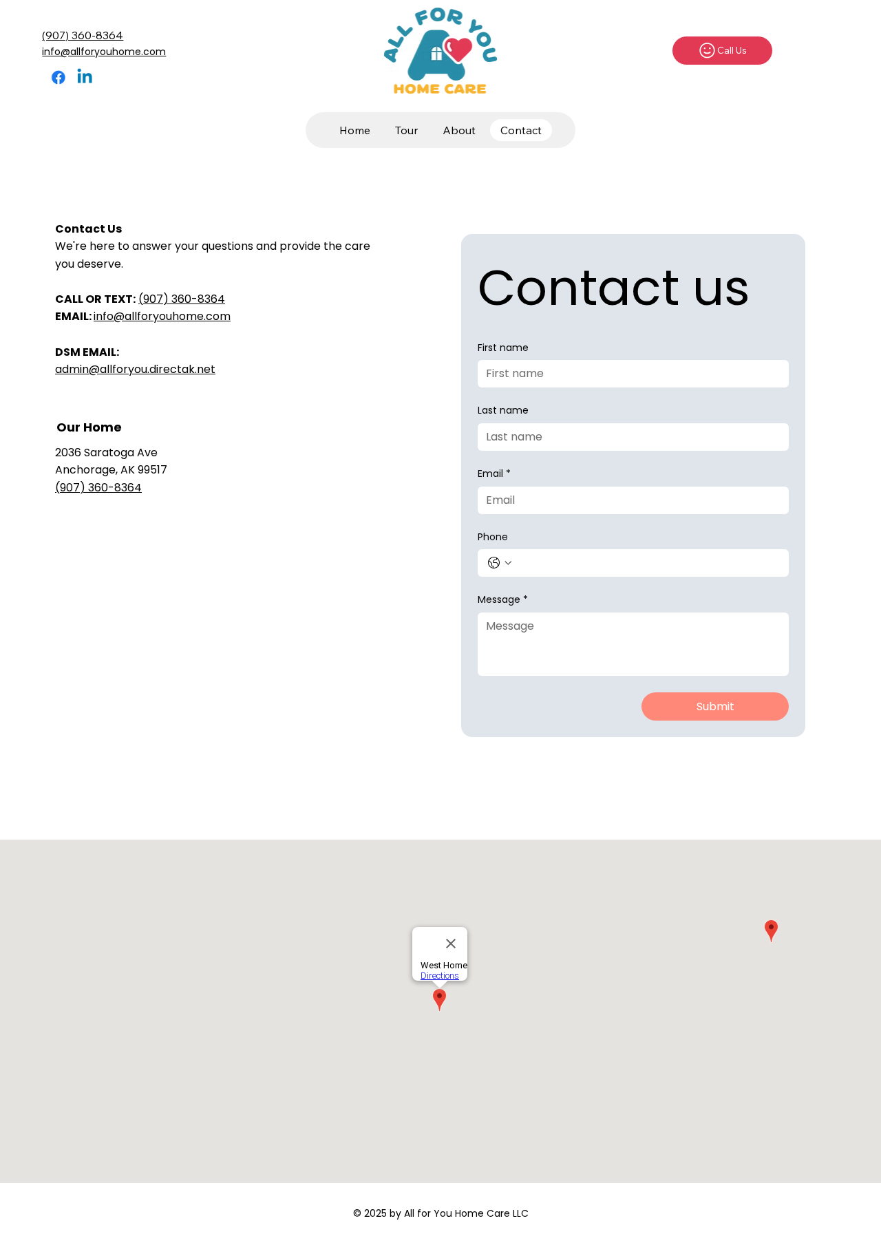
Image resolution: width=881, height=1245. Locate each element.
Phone (493, 537)
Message (503, 599)
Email (494, 473)
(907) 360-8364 (82, 35)
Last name (503, 410)
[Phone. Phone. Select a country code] (499, 563)
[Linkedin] (85, 77)
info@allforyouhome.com (104, 51)
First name (503, 347)
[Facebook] (58, 77)
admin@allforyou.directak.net (135, 369)
